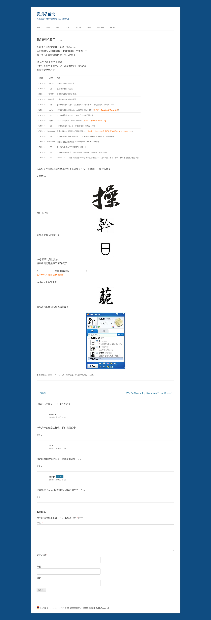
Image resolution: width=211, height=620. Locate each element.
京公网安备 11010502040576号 (51, 608)
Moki (112, 27)
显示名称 (42, 554)
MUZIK (78, 27)
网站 (39, 578)
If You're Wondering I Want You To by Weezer (149, 393)
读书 (38, 27)
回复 (38, 434)
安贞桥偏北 (46, 13)
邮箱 (40, 566)
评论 (40, 522)
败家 (58, 27)
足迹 (67, 27)
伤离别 (41, 393)
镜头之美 (100, 27)
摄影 (48, 27)
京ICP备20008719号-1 (73, 608)
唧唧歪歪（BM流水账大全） (77, 374)
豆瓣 (89, 27)
